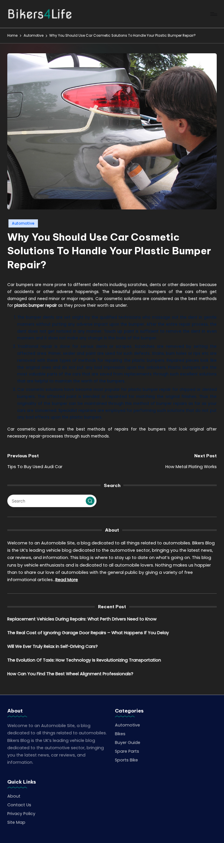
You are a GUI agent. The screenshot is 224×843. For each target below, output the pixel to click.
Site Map (16, 822)
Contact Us (19, 805)
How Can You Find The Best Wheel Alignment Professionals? (70, 674)
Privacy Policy (21, 813)
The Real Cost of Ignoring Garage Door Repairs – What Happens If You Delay (88, 633)
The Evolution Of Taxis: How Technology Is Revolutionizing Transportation (84, 660)
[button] (90, 501)
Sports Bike (126, 760)
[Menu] (213, 14)
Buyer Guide (127, 742)
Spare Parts (127, 751)
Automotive (23, 223)
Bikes (120, 734)
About (13, 796)
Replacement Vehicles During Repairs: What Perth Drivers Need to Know (82, 619)
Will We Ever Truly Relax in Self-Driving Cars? (52, 646)
